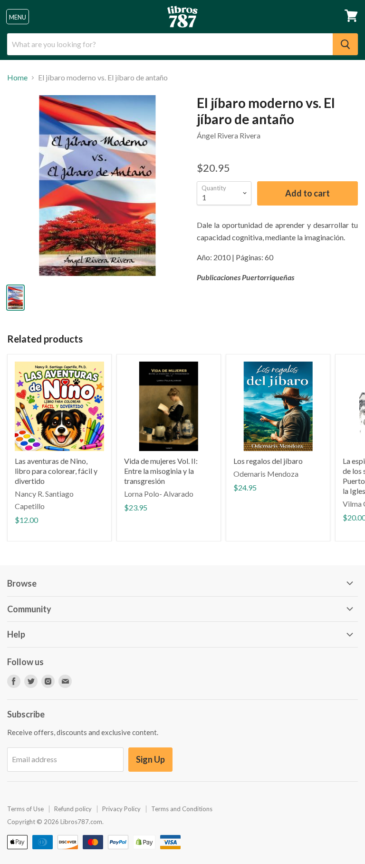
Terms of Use (25, 809)
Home (17, 77)
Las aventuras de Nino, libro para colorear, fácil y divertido (56, 470)
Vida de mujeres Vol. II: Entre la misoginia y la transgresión (161, 470)
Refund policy (73, 809)
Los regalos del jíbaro (268, 460)
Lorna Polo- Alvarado (158, 493)
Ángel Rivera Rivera (228, 135)
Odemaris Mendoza (265, 473)
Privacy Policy (121, 809)
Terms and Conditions (181, 809)
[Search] (345, 44)
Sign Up (150, 759)
